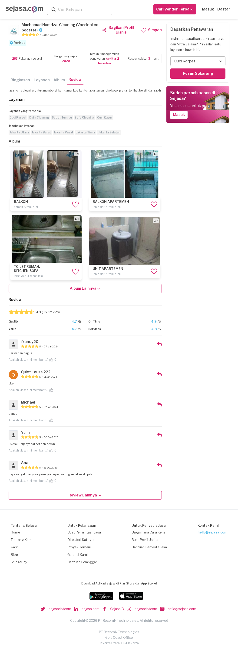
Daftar (223, 9)
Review (75, 79)
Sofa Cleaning (84, 117)
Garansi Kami (77, 555)
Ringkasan (20, 80)
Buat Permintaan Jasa (84, 532)
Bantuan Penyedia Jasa (149, 547)
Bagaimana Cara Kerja (148, 532)
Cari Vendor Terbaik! (174, 9)
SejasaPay (19, 562)
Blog (14, 555)
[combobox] (84, 9)
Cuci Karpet (18, 117)
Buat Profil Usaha (145, 540)
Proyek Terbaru (79, 547)
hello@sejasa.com (213, 532)
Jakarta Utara (19, 132)
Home (15, 532)
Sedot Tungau (62, 117)
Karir (14, 547)
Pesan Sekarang (198, 73)
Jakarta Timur (86, 132)
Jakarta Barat (41, 132)
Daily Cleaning (39, 117)
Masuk (208, 9)
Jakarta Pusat (63, 132)
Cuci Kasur (104, 117)
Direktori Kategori (81, 540)
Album (59, 80)
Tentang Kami (21, 540)
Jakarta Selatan (109, 132)
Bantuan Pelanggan (82, 562)
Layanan (42, 80)
